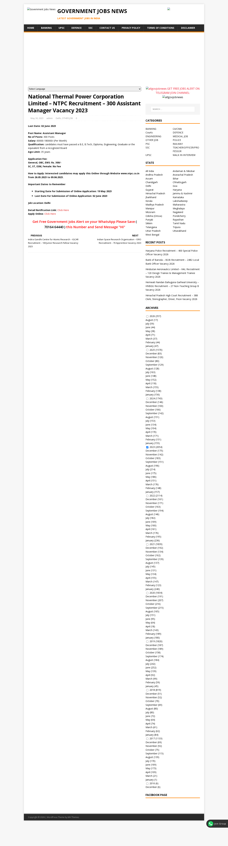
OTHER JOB (67, 118)
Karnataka (178, 197)
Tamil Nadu (179, 223)
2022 (152, 495)
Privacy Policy (131, 27)
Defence (76, 27)
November (151, 357)
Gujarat (150, 189)
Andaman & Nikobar (184, 171)
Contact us (107, 27)
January (150, 346)
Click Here (63, 210)
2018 (152, 689)
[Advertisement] (114, 61)
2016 (152, 783)
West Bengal (152, 234)
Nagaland (178, 212)
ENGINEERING (153, 136)
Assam (149, 178)
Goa (175, 185)
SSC (90, 27)
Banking (46, 27)
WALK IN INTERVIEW (184, 155)
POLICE (177, 140)
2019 (152, 641)
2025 (152, 349)
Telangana (151, 227)
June (148, 327)
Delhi (58, 118)
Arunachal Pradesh (183, 174)
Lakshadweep (180, 200)
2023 (152, 447)
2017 (152, 738)
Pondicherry (179, 216)
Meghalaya (179, 208)
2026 (152, 316)
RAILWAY (178, 143)
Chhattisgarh (179, 182)
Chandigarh (152, 182)
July (147, 323)
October (150, 361)
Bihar (175, 178)
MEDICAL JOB (180, 136)
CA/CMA (177, 128)
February (150, 342)
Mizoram (150, 212)
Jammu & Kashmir (182, 193)
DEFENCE (178, 132)
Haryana (177, 189)
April (148, 334)
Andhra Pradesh (154, 174)
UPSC (62, 27)
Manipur (150, 208)
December (151, 353)
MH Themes (73, 817)
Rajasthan (178, 219)
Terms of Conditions (160, 27)
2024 (152, 398)
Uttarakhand (179, 230)
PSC (148, 143)
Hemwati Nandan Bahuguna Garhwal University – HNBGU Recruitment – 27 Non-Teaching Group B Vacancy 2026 (172, 286)
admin (49, 118)
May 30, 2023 (37, 118)
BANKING (151, 128)
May (148, 331)
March (149, 338)
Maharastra (179, 204)
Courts (149, 132)
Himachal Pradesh (155, 193)
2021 (152, 544)
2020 (152, 592)
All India (150, 171)
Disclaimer (188, 27)
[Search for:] (172, 109)
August (149, 320)
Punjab (149, 219)
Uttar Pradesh (153, 230)
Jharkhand (151, 197)
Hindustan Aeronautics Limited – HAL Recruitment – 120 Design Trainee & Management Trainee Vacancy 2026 (173, 273)
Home (30, 27)
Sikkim (149, 223)
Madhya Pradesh (155, 204)
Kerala (149, 200)
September (151, 364)
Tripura (176, 227)
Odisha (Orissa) (154, 216)
